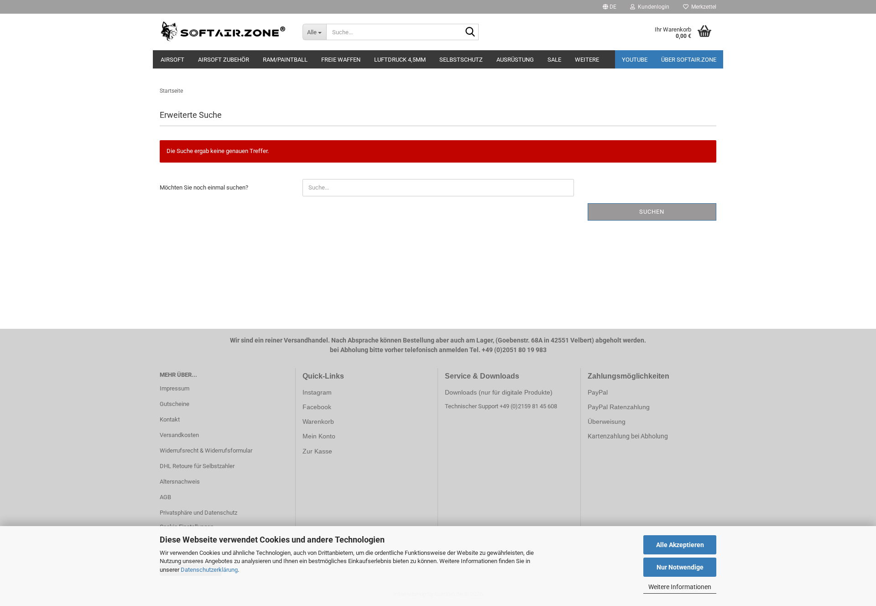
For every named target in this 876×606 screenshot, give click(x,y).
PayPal (598, 392)
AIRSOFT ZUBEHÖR (223, 59)
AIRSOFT (172, 59)
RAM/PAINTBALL (285, 59)
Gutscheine (174, 403)
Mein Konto (318, 436)
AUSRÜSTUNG (515, 59)
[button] (609, 7)
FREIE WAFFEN (340, 59)
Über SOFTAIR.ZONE (688, 59)
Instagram (317, 392)
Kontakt (170, 419)
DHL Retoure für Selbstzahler (197, 466)
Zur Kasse (317, 451)
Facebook (316, 407)
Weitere (587, 59)
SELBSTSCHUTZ (461, 59)
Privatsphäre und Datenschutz (198, 512)
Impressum (174, 388)
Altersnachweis (180, 481)
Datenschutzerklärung (209, 569)
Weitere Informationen (679, 586)
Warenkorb (318, 421)
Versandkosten (179, 435)
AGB (165, 497)
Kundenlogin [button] (652, 7)
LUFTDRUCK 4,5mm (400, 59)
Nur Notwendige (680, 567)
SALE (554, 59)
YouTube (634, 59)
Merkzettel (702, 7)
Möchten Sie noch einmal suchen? (204, 187)
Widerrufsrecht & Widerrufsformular (206, 450)
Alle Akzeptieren (680, 544)
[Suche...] (470, 32)
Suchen (651, 211)
